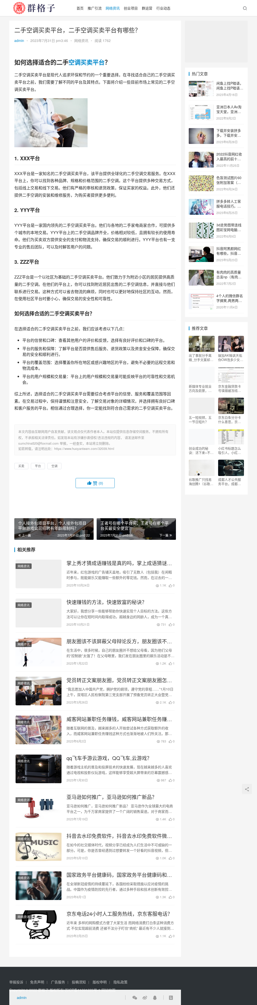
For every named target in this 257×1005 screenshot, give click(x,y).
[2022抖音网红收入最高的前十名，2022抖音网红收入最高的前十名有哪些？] (201, 154)
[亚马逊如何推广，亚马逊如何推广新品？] (38, 808)
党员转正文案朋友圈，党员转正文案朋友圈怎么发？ (119, 680)
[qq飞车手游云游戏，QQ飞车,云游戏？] (38, 769)
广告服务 (58, 982)
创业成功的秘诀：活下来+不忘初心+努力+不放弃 (201, 450)
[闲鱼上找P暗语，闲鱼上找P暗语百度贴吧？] (201, 83)
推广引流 (95, 8)
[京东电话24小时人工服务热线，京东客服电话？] (38, 924)
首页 (80, 8)
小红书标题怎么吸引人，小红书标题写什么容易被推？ (229, 450)
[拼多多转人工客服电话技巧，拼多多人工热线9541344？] (201, 201)
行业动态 (163, 8)
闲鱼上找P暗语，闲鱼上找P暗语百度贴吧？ (229, 88)
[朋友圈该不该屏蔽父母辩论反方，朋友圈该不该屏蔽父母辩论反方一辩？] (38, 652)
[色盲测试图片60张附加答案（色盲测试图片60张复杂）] (201, 178)
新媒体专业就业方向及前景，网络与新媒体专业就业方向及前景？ (200, 388)
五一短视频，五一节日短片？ (200, 419)
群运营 (147, 8)
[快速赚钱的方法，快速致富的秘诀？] (38, 613)
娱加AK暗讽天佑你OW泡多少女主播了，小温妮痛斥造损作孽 (230, 357)
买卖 (87, 62)
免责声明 (37, 982)
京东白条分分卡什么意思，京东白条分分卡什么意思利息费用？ (229, 419)
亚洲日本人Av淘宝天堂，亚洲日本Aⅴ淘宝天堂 (228, 111)
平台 (99, 62)
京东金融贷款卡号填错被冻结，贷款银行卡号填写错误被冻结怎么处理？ (229, 388)
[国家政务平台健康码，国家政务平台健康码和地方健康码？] (38, 885)
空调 (75, 62)
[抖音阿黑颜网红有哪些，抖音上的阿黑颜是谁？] (201, 248)
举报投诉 (16, 982)
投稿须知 (79, 982)
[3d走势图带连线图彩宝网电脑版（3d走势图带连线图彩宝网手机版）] (201, 225)
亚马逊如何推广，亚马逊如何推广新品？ (112, 797)
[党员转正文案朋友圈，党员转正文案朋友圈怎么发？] (38, 691)
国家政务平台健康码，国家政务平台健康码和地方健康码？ (119, 874)
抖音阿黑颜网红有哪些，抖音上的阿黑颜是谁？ (228, 253)
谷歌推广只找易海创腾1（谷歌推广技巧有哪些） (201, 481)
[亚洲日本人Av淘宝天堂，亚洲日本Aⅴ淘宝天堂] (201, 107)
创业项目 (131, 8)
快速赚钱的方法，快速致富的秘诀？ (107, 602)
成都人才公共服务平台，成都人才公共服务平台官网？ (229, 481)
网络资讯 (113, 8)
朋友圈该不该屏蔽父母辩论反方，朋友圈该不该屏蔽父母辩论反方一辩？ (119, 641)
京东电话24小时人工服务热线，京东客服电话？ (119, 913)
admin (19, 40)
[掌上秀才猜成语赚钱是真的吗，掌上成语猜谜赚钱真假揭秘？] (38, 574)
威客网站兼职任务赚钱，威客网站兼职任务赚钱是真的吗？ (119, 719)
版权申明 (100, 982)
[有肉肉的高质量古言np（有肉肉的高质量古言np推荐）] (201, 272)
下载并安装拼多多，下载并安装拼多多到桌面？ (228, 135)
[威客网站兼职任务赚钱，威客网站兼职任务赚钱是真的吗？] (38, 730)
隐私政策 (120, 982)
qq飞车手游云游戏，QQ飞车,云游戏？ (109, 758)
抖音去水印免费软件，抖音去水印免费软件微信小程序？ (119, 835)
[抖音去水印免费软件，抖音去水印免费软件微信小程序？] (38, 846)
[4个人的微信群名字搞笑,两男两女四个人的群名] (201, 296)
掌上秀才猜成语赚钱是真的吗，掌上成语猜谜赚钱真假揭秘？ (119, 563)
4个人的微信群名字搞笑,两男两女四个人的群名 (229, 300)
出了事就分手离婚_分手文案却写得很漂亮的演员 (201, 357)
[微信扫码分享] (134, 997)
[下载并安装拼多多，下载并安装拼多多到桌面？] (201, 130)
